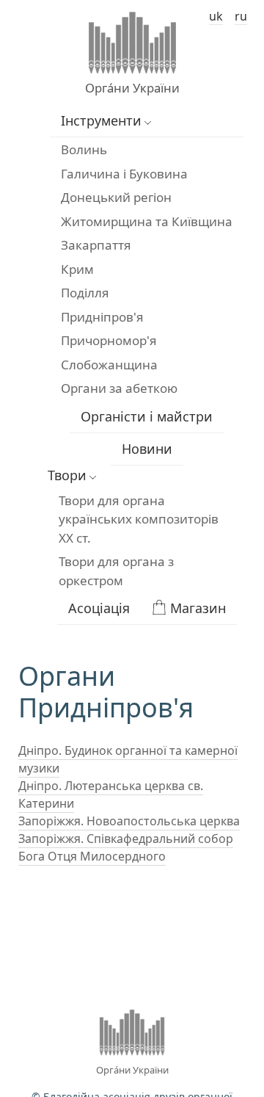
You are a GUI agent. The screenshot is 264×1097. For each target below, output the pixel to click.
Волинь (84, 149)
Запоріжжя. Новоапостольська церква (129, 821)
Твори (67, 475)
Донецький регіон (116, 197)
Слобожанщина (109, 364)
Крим (77, 269)
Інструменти (101, 120)
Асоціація (99, 608)
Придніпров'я (102, 316)
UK (216, 16)
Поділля (85, 292)
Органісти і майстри (147, 416)
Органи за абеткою (119, 388)
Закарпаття (96, 244)
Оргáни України (132, 87)
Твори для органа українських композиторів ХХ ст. (139, 519)
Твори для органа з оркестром (116, 571)
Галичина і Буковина (124, 173)
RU (241, 16)
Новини (147, 448)
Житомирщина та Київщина (146, 221)
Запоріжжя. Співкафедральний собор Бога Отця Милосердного (125, 847)
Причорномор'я (109, 340)
